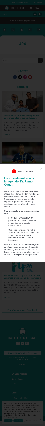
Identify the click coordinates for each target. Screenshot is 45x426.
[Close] (41, 168)
